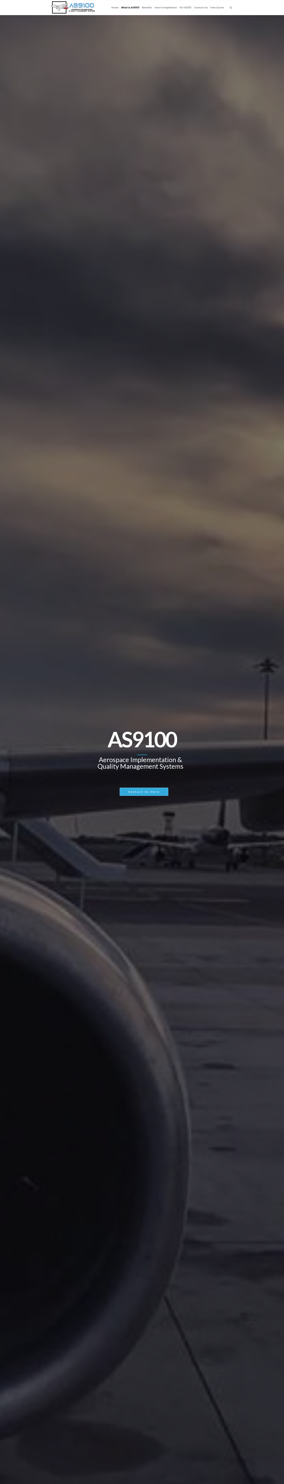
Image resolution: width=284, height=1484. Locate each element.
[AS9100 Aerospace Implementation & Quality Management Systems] (73, 7)
